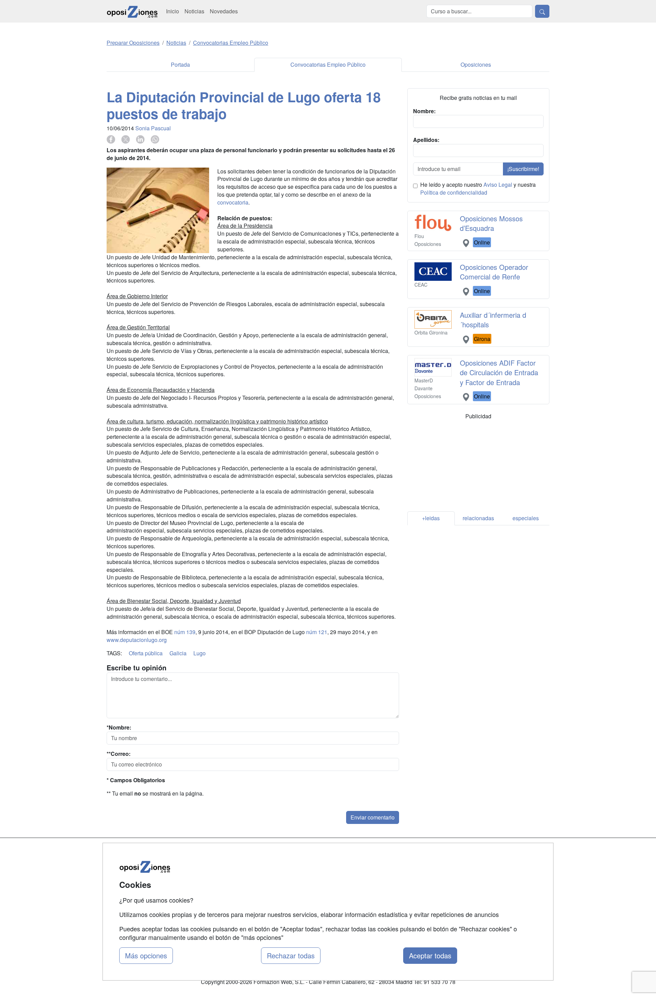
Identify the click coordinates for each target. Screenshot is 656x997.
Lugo (199, 653)
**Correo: (119, 754)
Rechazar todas (291, 955)
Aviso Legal (497, 184)
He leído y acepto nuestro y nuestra (478, 188)
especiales (525, 518)
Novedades (224, 11)
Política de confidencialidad (453, 192)
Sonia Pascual (153, 128)
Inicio (172, 11)
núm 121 (316, 632)
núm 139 (184, 632)
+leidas (431, 518)
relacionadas (478, 518)
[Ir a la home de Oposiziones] (132, 11)
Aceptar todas (430, 955)
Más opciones (146, 955)
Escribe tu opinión (136, 667)
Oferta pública (146, 653)
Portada (180, 64)
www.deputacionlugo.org (137, 640)
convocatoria (232, 202)
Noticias (194, 11)
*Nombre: (119, 727)
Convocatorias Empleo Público (328, 64)
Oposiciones (476, 64)
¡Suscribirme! (523, 169)
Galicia (178, 653)
